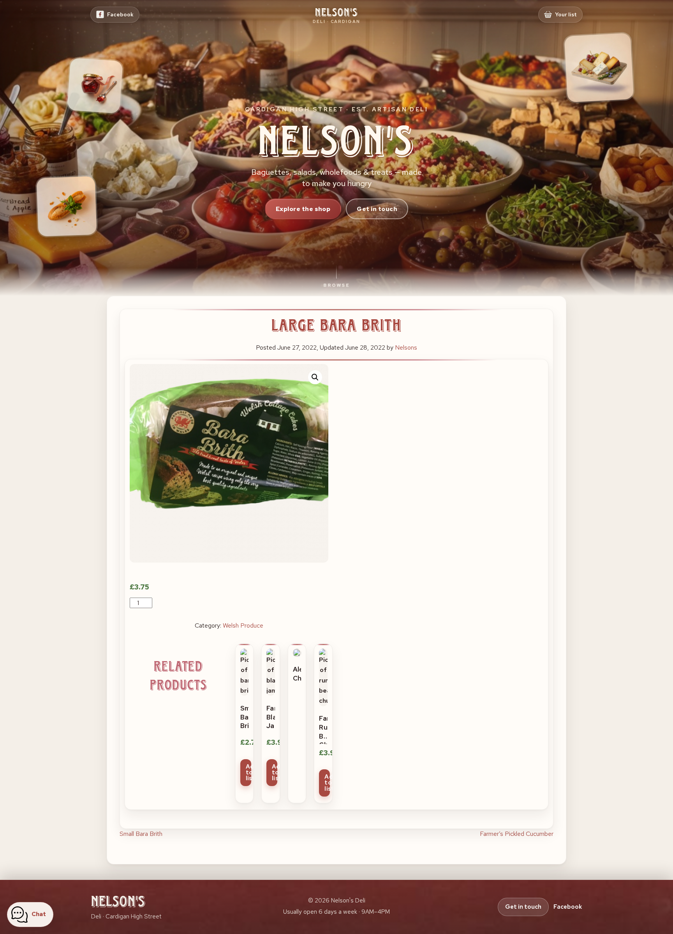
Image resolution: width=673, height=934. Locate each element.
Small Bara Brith (141, 834)
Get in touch (377, 209)
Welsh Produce (243, 625)
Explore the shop (303, 209)
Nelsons (406, 347)
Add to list (248, 772)
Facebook (567, 907)
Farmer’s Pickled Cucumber (516, 834)
